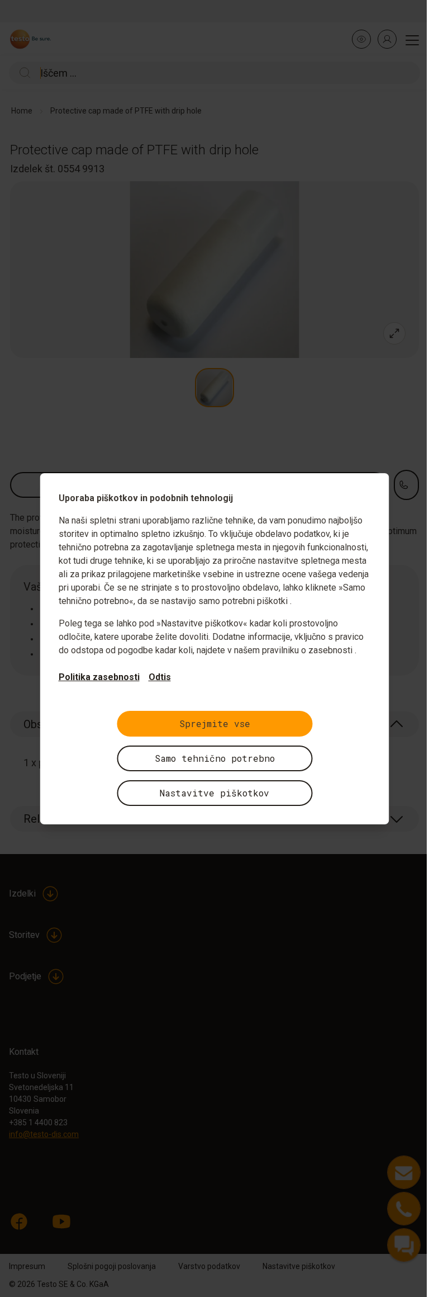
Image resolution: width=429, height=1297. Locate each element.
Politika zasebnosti (99, 677)
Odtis (160, 677)
